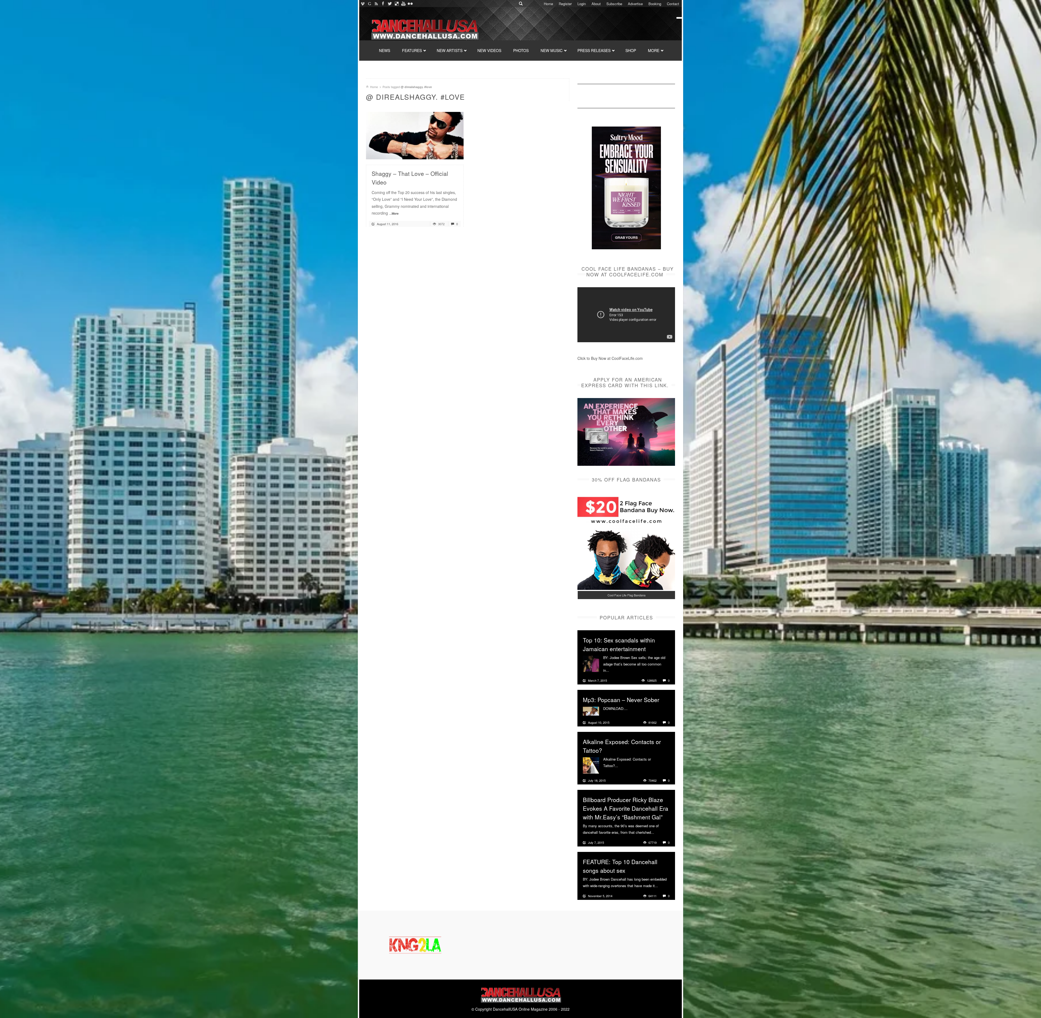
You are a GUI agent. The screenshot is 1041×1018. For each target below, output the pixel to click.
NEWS (384, 50)
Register (565, 3)
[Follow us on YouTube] (403, 3)
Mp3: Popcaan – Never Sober (621, 700)
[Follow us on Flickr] (410, 3)
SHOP (630, 50)
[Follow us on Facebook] (383, 3)
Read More (445, 153)
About (596, 3)
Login (581, 3)
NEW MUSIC (552, 50)
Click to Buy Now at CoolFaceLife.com (610, 358)
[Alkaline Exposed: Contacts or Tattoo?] (591, 765)
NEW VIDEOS (489, 50)
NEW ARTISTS (449, 50)
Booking (654, 3)
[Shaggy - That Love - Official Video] (415, 135)
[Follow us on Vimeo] (362, 3)
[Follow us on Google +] (369, 3)
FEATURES (412, 50)
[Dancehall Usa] (424, 28)
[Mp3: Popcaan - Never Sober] (591, 710)
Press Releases (594, 50)
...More (394, 213)
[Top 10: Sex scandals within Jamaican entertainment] (591, 663)
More (614, 670)
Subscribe (614, 3)
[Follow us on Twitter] (389, 3)
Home (548, 3)
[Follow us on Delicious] (396, 3)
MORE (653, 50)
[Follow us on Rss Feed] (376, 3)
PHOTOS (521, 50)
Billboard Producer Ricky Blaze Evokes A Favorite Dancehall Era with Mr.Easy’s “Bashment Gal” (625, 808)
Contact (673, 3)
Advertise (635, 3)
